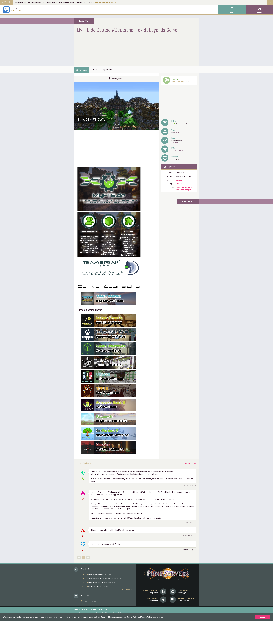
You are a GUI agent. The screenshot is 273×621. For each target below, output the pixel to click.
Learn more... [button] (158, 617)
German (179, 180)
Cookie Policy (118, 613)
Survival (188, 187)
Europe (179, 184)
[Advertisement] (115, 49)
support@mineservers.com (104, 2)
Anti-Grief (180, 190)
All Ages (188, 190)
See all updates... (127, 589)
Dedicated (180, 187)
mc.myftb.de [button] (118, 78)
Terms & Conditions (103, 613)
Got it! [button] (262, 617)
